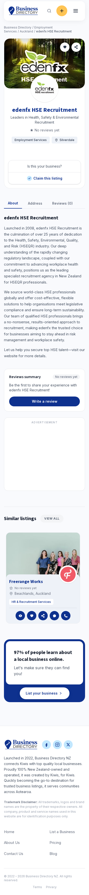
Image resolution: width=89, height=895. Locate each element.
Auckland (26, 31)
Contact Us (13, 853)
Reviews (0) (62, 203)
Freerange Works (26, 582)
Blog (53, 853)
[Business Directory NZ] (21, 745)
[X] (68, 744)
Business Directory (17, 27)
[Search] (49, 11)
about (13, 203)
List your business (42, 693)
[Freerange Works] (68, 574)
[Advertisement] (44, 457)
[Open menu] (75, 10)
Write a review (44, 401)
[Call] (65, 615)
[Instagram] (57, 744)
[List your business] (61, 10)
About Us (12, 842)
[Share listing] (76, 47)
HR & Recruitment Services (31, 602)
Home (9, 831)
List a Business (62, 831)
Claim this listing (47, 176)
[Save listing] (64, 47)
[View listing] (20, 615)
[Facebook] (46, 744)
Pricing (55, 842)
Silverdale (67, 140)
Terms (37, 887)
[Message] (54, 615)
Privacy (51, 887)
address (35, 203)
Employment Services (31, 140)
